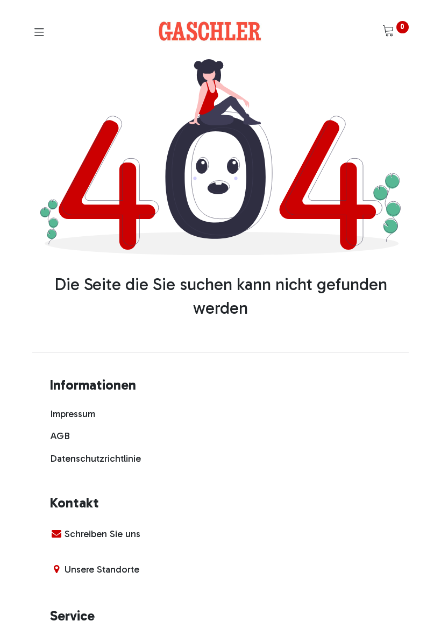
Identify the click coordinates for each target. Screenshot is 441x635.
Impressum (72, 414)
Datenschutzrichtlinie (95, 458)
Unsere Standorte (102, 569)
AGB (60, 436)
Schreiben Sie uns (102, 534)
